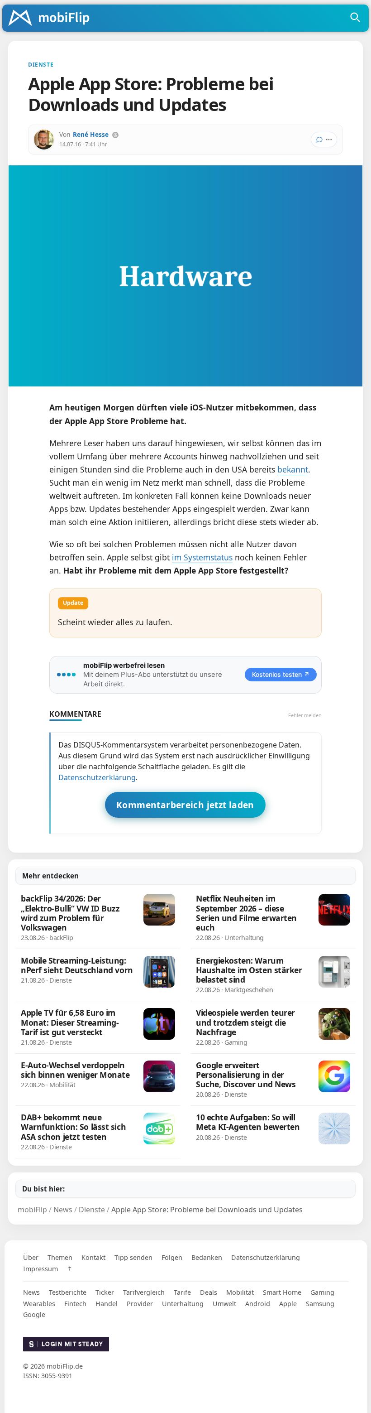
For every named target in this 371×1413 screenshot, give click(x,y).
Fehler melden (305, 715)
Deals (208, 1292)
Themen (60, 1257)
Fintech (75, 1303)
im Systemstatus (202, 557)
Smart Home (282, 1292)
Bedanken (206, 1257)
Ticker (104, 1292)
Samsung (320, 1303)
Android (257, 1303)
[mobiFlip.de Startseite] (52, 18)
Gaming (322, 1292)
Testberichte (67, 1292)
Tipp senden (133, 1257)
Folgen (172, 1257)
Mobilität (240, 1292)
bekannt (292, 469)
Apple (288, 1303)
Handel (106, 1303)
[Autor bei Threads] (115, 135)
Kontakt (93, 1257)
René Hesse (91, 134)
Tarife (182, 1292)
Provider (140, 1303)
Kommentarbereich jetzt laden (185, 805)
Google (34, 1314)
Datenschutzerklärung (97, 777)
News (31, 1292)
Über (30, 1257)
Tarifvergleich (144, 1292)
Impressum (40, 1268)
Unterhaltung (183, 1303)
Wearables (39, 1303)
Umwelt (224, 1303)
